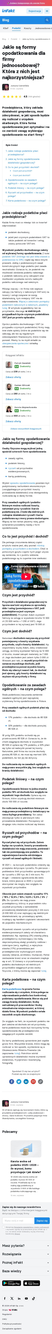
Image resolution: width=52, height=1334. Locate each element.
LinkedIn (19, 1298)
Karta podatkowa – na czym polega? (27, 200)
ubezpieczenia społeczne (15, 343)
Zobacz (13, 377)
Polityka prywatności (11, 1324)
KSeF (6, 28)
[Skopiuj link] (40, 1082)
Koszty (27, 28)
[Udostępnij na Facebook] (11, 1082)
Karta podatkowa (11, 989)
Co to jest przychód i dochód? (23, 167)
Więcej (17, 1234)
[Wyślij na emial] (33, 1082)
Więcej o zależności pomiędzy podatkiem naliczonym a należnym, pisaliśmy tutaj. (25, 304)
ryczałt (12, 468)
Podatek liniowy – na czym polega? (26, 188)
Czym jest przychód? (22, 171)
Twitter (11, 1298)
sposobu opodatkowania (22, 483)
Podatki (16, 28)
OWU (4, 1319)
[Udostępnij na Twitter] (18, 1082)
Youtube (26, 1298)
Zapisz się (42, 1220)
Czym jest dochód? (21, 175)
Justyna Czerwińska (20, 86)
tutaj (43, 970)
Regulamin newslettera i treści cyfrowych (31, 1227)
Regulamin (7, 1314)
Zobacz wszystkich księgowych (26, 428)
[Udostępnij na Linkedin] (26, 1082)
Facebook (4, 1298)
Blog (5, 20)
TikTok (33, 1298)
